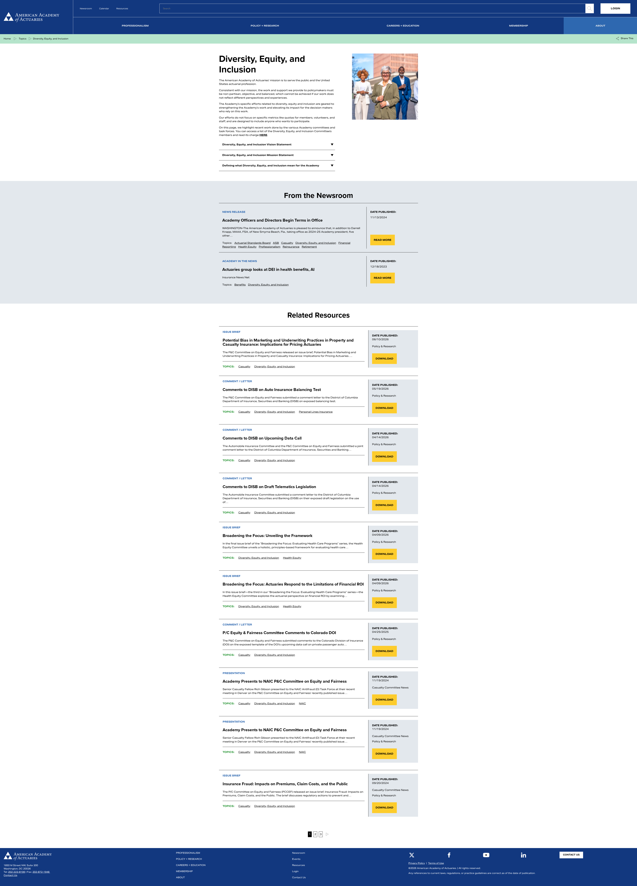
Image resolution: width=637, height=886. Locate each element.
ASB (276, 242)
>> (326, 834)
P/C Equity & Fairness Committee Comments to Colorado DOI (279, 633)
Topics (22, 38)
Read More (382, 239)
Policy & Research (384, 346)
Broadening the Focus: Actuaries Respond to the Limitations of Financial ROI (293, 584)
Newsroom (86, 8)
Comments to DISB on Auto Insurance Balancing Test (272, 389)
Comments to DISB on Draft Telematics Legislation (269, 487)
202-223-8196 (16, 872)
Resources (122, 8)
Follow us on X (411, 855)
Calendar (104, 8)
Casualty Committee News (390, 687)
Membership (518, 25)
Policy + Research (265, 25)
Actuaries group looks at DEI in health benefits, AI (268, 269)
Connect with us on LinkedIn (523, 855)
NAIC (302, 703)
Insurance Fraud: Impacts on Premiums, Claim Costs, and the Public (285, 784)
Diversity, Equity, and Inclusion (50, 38)
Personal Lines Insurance (316, 411)
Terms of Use (436, 863)
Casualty (287, 242)
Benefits (240, 284)
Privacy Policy (416, 863)
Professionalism (135, 25)
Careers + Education (403, 25)
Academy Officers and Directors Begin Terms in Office (273, 220)
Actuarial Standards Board (252, 242)
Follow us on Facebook (449, 855)
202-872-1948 (41, 872)
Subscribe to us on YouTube (486, 855)
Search (589, 8)
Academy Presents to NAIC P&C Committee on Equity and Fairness (285, 681)
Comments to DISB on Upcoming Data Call (262, 438)
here (263, 135)
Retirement (309, 246)
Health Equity (247, 246)
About (600, 25)
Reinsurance (291, 246)
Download (384, 358)
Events (296, 859)
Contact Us (10, 875)
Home (33, 17)
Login (615, 8)
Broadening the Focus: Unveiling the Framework (267, 535)
